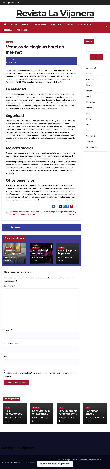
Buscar (89, 41)
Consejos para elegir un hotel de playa (59, 213)
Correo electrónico (12, 343)
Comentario (9, 286)
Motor (89, 119)
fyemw (11, 59)
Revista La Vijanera (55, 13)
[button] (107, 27)
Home (58, 460)
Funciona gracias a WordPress (12, 462)
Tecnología (22, 30)
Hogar (14, 24)
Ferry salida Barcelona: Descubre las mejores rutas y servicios (24, 213)
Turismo (69, 24)
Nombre (8, 330)
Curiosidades (39, 24)
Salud (25, 24)
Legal (88, 96)
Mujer (88, 125)
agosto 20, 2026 (14, 417)
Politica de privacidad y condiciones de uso (87, 460)
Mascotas (90, 108)
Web (5, 357)
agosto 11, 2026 (94, 417)
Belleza (8, 30)
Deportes (90, 85)
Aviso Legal (66, 460)
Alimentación (85, 24)
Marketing (56, 24)
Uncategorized (92, 147)
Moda (88, 113)
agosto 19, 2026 (41, 417)
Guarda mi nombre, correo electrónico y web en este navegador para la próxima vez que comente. (40, 374)
